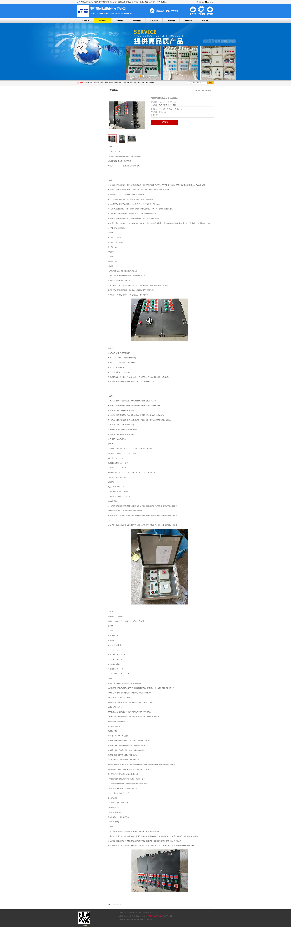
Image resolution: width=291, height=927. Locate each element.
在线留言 (165, 122)
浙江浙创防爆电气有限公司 (156, 916)
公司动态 (154, 21)
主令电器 (172, 105)
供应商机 (103, 21)
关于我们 (137, 21)
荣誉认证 (188, 21)
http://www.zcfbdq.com (114, 904)
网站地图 (149, 919)
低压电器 (166, 105)
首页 (203, 90)
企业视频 (120, 21)
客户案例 (171, 21)
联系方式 (205, 21)
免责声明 (136, 919)
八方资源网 (130, 919)
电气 (160, 105)
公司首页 (85, 21)
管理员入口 (142, 919)
